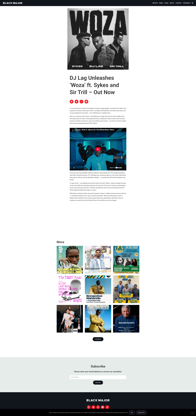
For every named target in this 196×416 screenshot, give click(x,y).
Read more (141, 412)
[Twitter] (93, 407)
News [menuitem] (161, 3)
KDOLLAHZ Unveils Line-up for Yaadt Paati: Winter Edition (69, 295)
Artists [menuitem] (155, 3)
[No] (192, 413)
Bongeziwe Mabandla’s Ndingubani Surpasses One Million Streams (95, 321)
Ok (132, 412)
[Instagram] (98, 407)
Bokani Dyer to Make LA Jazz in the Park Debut (126, 266)
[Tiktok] (107, 407)
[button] (192, 3)
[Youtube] (103, 407)
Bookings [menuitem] (186, 3)
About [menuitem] (172, 3)
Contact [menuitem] (179, 3)
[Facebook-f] (89, 407)
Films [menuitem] (166, 3)
